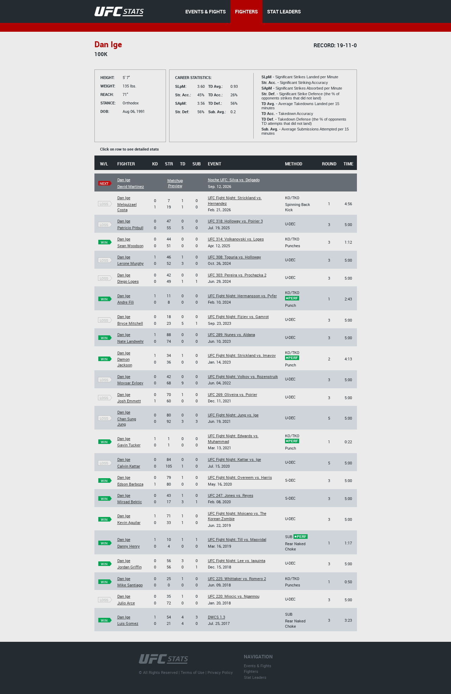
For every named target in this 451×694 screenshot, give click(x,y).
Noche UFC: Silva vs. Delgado (234, 179)
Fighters (251, 671)
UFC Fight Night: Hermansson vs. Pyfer (242, 295)
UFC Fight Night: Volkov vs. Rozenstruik (243, 376)
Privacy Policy (220, 672)
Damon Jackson (124, 362)
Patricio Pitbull (130, 227)
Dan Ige (123, 179)
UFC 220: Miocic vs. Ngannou (233, 596)
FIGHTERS (246, 11)
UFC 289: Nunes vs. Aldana (231, 334)
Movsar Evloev (130, 382)
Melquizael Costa (127, 207)
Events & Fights (257, 665)
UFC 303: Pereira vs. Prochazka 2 (237, 275)
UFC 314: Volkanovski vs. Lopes (236, 239)
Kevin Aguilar (129, 522)
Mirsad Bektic (129, 501)
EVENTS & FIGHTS (205, 11)
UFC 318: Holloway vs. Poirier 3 (235, 221)
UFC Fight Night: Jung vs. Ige (233, 415)
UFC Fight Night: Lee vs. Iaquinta (236, 560)
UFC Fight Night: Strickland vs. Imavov (242, 355)
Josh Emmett (129, 400)
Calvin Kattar (128, 466)
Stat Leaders (255, 677)
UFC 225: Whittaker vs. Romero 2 (237, 578)
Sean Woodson (130, 245)
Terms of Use (192, 672)
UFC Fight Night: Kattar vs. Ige (234, 459)
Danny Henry (128, 546)
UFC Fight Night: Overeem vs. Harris (240, 477)
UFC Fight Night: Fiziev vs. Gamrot (238, 316)
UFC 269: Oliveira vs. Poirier (232, 394)
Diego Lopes (128, 281)
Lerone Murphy (130, 263)
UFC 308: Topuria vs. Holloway (234, 257)
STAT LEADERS (284, 11)
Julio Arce (126, 602)
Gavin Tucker (129, 445)
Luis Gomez (127, 623)
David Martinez (130, 186)
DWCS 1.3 (216, 617)
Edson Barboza (130, 484)
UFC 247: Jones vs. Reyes (230, 495)
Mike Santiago (130, 585)
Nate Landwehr (130, 341)
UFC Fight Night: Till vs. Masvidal (237, 539)
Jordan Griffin (129, 567)
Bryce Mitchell (130, 323)
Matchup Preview (175, 183)
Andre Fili (125, 302)
